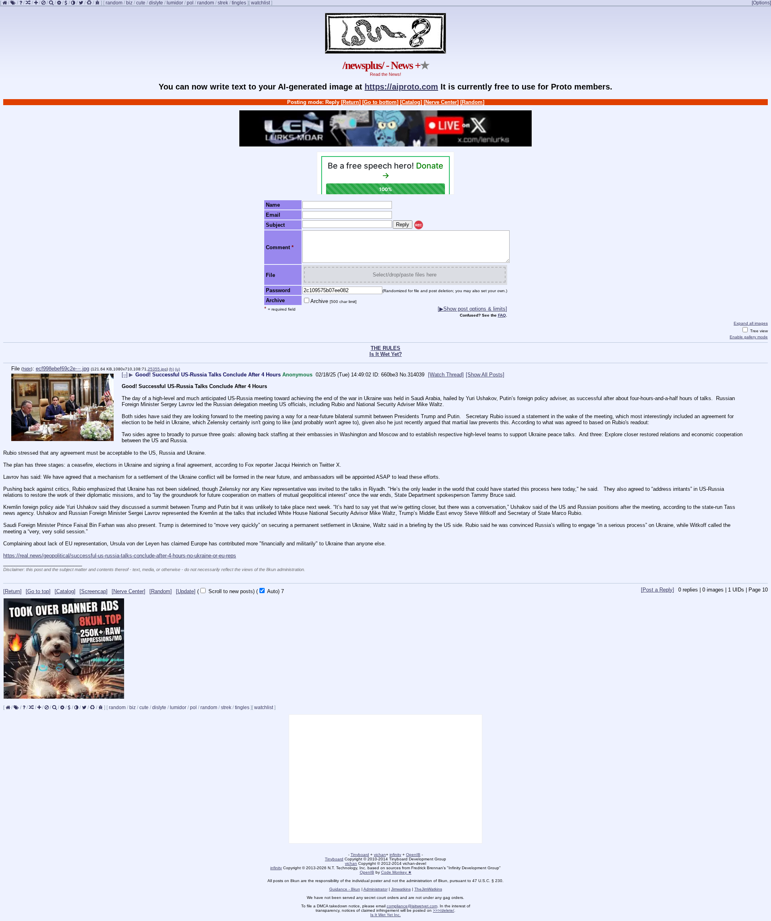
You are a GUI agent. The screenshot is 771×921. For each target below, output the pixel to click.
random (114, 3)
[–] (125, 375)
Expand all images (751, 323)
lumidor (175, 3)
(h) (171, 369)
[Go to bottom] (380, 102)
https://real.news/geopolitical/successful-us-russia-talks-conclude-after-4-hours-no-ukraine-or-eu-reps (119, 556)
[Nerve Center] (441, 102)
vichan (380, 854)
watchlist (260, 3)
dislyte (156, 3)
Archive (333, 301)
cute (140, 3)
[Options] (761, 3)
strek (223, 3)
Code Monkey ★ (396, 872)
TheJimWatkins (428, 889)
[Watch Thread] (446, 375)
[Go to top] (38, 591)
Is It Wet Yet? (385, 354)
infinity (395, 854)
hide (27, 368)
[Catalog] (411, 102)
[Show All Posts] (485, 375)
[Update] (186, 591)
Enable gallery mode (749, 337)
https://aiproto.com (401, 86)
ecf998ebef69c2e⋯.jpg (62, 369)
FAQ (502, 315)
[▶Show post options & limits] (472, 309)
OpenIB (413, 854)
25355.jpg (157, 369)
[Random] (472, 102)
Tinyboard (360, 854)
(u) (177, 369)
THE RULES (385, 348)
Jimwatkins (401, 889)
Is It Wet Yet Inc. (385, 915)
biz (129, 3)
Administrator (375, 889)
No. (404, 375)
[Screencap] (94, 591)
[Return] (351, 102)
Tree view (758, 331)
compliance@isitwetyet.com (412, 906)
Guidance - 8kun (344, 889)
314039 (416, 375)
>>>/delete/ (443, 910)
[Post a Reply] (657, 590)
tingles (239, 3)
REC (418, 225)
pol (190, 3)
